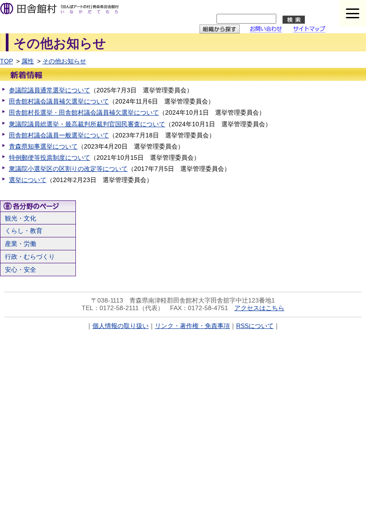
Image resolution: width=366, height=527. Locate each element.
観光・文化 (20, 218)
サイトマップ (312, 30)
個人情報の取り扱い (120, 325)
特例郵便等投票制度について (49, 157)
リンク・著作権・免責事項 (192, 325)
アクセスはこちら (259, 307)
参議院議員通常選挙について (49, 90)
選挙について (27, 179)
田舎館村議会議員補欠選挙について (59, 101)
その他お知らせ (64, 61)
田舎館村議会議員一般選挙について (59, 135)
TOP (6, 61)
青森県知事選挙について (43, 146)
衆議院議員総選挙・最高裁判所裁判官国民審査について (87, 124)
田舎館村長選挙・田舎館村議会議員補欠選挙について (84, 112)
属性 (27, 61)
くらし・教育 (23, 230)
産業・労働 (20, 243)
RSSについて (255, 325)
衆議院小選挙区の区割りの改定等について (68, 168)
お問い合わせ (268, 30)
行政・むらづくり (30, 256)
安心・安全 (20, 269)
